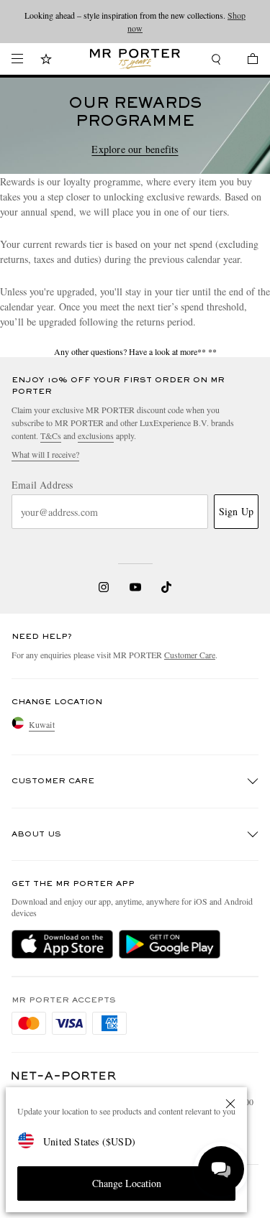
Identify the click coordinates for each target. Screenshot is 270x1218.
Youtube (135, 587)
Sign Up (236, 511)
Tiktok (166, 587)
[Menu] (17, 59)
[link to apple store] (62, 944)
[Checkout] (245, 61)
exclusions (96, 435)
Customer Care (189, 654)
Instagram (103, 587)
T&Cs (50, 435)
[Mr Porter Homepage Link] (135, 59)
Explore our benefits (134, 149)
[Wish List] (46, 61)
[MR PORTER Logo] (64, 1076)
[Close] (230, 1103)
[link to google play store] (169, 944)
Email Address (42, 485)
